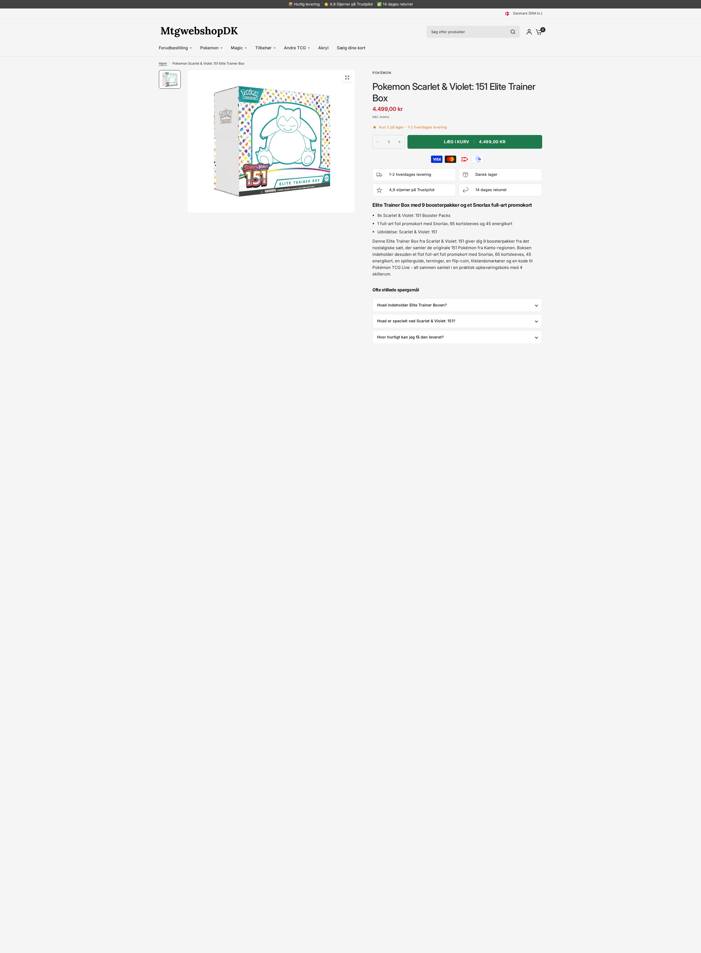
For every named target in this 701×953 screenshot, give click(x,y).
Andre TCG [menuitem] (295, 47)
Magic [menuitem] (237, 47)
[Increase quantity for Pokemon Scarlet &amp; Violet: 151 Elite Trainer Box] (399, 141)
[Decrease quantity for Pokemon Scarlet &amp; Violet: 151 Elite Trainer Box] (378, 141)
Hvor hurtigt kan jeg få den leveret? (410, 337)
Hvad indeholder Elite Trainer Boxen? (412, 305)
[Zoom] (347, 77)
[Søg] (513, 32)
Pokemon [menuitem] (209, 47)
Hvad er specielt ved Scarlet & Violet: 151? (416, 320)
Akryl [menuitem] (323, 47)
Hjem (163, 63)
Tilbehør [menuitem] (263, 47)
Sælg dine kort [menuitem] (351, 47)
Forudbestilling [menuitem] (173, 47)
